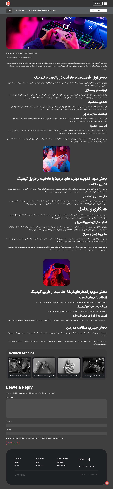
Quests (17, 466)
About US (60, 462)
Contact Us (39, 466)
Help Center (40, 459)
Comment (10, 397)
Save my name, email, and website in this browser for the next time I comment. (36, 438)
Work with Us (61, 466)
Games (17, 462)
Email (8, 430)
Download (18, 459)
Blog (37, 462)
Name (9, 421)
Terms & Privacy (62, 459)
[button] (40, 10)
